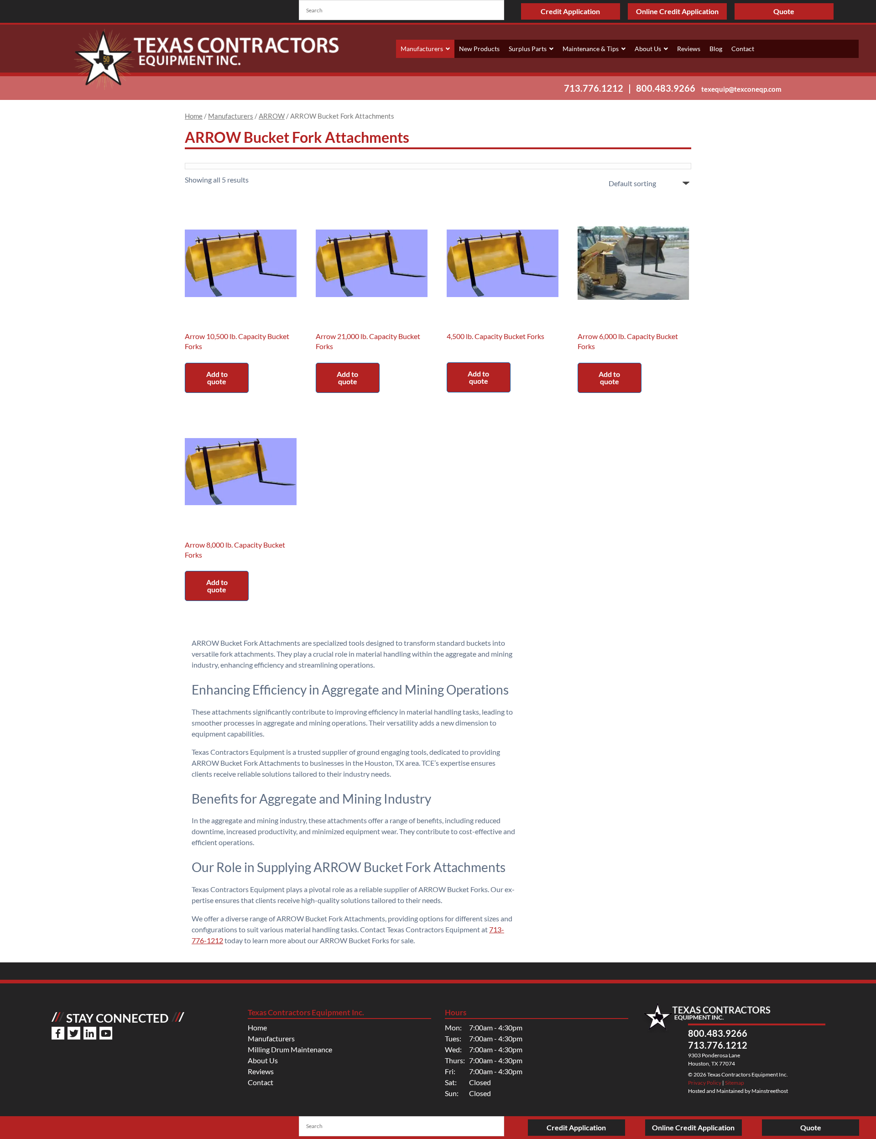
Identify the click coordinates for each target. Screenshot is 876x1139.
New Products (479, 48)
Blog (715, 48)
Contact (742, 48)
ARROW (272, 116)
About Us (648, 48)
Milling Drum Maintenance (290, 1049)
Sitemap (734, 1082)
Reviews (688, 48)
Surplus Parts (528, 48)
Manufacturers (422, 48)
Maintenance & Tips (591, 48)
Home (194, 116)
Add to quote (217, 378)
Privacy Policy (704, 1082)
